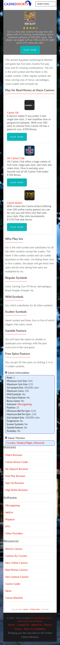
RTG (7, 526)
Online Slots (35, 609)
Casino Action (14, 203)
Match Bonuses (13, 455)
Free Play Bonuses (15, 476)
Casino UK (13, 113)
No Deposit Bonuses (16, 469)
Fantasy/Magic (24, 443)
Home (25, 609)
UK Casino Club (15, 158)
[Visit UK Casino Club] (29, 155)
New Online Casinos (16, 563)
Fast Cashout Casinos (17, 577)
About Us (36, 625)
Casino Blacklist (14, 598)
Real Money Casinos (16, 570)
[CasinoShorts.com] (18, 3)
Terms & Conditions (35, 629)
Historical (39, 443)
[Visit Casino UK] (29, 109)
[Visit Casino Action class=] (29, 199)
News (8, 591)
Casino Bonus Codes (16, 462)
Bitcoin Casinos (13, 549)
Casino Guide (12, 584)
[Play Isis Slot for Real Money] (30, 20)
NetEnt (9, 512)
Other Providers (14, 533)
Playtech (10, 519)
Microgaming (24, 404)
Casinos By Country (16, 556)
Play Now (30, 50)
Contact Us (23, 625)
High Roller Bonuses (16, 490)
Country (11, 443)
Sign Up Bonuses (14, 483)
